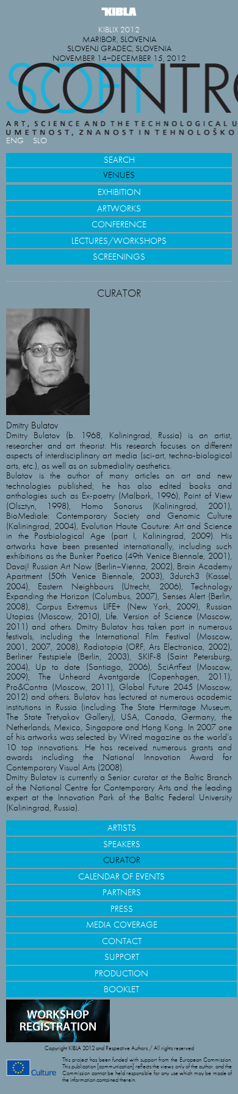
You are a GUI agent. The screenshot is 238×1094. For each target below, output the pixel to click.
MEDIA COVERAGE (121, 924)
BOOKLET (121, 989)
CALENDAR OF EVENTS (121, 876)
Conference (119, 224)
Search (119, 159)
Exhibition (119, 191)
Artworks (119, 208)
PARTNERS (122, 892)
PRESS (121, 908)
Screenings (119, 256)
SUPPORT (121, 956)
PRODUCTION (121, 973)
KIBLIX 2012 (119, 29)
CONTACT (122, 941)
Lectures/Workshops (119, 240)
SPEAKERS (121, 844)
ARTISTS (121, 827)
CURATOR (121, 859)
